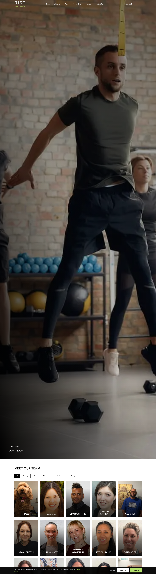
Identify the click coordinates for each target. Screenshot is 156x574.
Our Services (76, 4)
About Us (57, 4)
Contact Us (99, 4)
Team (66, 4)
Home (48, 4)
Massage (26, 476)
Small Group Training (74, 476)
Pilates (36, 476)
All (17, 476)
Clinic (44, 476)
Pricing (89, 4)
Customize (113, 570)
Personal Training (57, 476)
